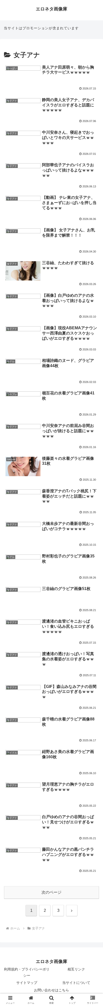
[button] (92, 747)
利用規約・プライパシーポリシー (27, 972)
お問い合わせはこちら (51, 990)
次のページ (52, 892)
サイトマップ (26, 983)
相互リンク (76, 969)
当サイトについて (76, 983)
